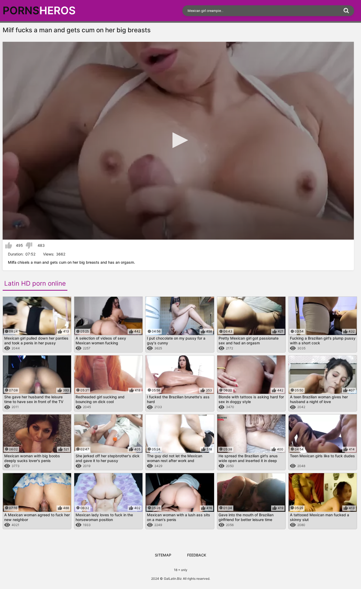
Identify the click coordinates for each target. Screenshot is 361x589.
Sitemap (163, 555)
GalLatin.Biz (173, 579)
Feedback (196, 555)
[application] (178, 141)
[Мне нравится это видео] (8, 245)
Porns (39, 10)
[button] (178, 140)
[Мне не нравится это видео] (29, 245)
